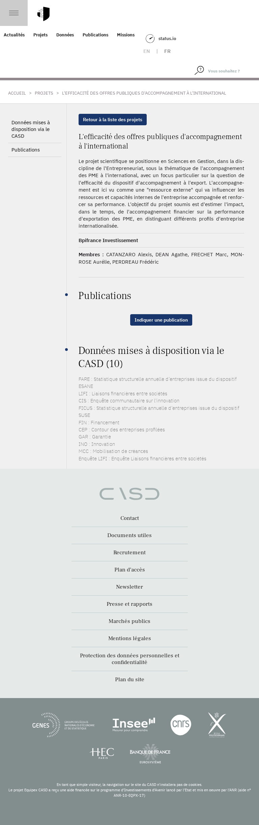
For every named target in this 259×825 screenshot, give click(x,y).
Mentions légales (129, 638)
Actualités (14, 34)
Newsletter (129, 587)
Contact (129, 518)
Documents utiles (129, 535)
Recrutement (129, 552)
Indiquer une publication (161, 320)
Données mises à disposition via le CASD (30, 129)
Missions (126, 34)
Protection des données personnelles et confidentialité (129, 659)
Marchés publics (129, 621)
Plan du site (129, 679)
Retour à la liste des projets (112, 120)
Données (65, 34)
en (146, 51)
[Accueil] (43, 14)
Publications (95, 34)
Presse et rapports (129, 604)
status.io (167, 38)
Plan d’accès (129, 569)
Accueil (17, 93)
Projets (40, 34)
